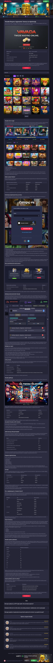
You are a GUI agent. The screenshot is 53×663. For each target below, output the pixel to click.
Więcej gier (26, 116)
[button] (1, 9)
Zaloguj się (32, 1)
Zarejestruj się (27, 1)
